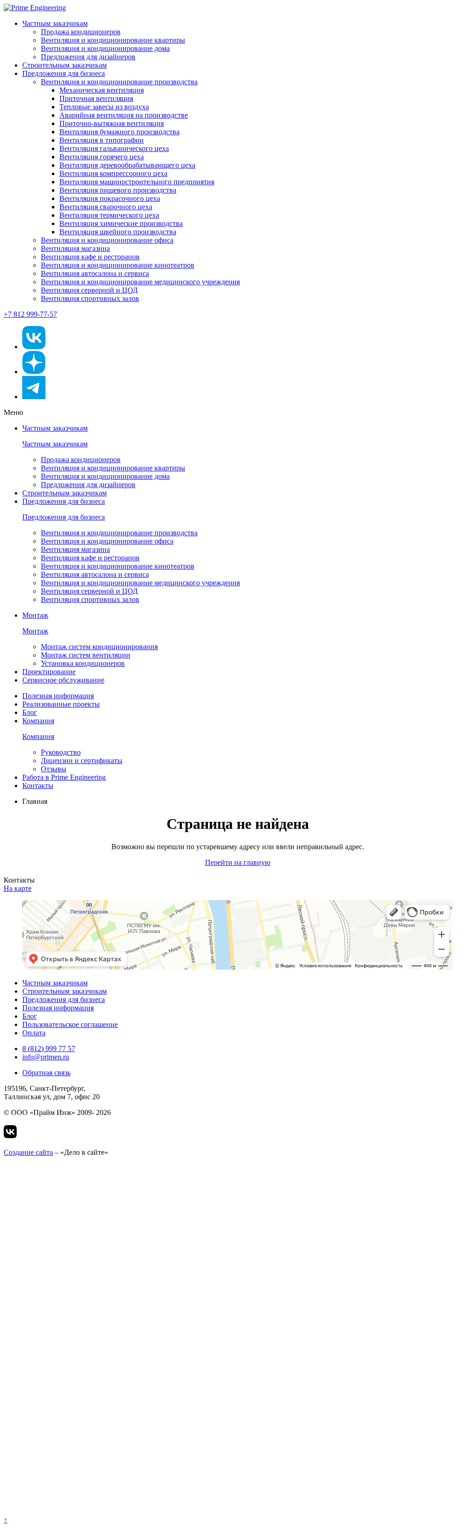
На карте (18, 888)
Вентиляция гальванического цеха (114, 148)
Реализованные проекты (61, 704)
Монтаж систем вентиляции (85, 655)
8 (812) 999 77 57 (48, 1048)
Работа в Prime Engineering (64, 777)
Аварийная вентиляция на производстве (123, 115)
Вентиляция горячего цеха (101, 157)
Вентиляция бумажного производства (119, 132)
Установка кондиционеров (83, 663)
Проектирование (49, 672)
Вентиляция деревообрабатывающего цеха (127, 165)
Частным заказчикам (55, 23)
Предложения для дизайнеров (88, 57)
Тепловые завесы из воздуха (104, 107)
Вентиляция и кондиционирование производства (119, 82)
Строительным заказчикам (64, 65)
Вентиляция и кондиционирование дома (105, 48)
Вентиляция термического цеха (109, 215)
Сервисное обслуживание (63, 680)
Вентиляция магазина (75, 248)
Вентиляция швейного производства (117, 232)
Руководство (61, 752)
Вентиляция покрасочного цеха (109, 198)
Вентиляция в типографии (101, 140)
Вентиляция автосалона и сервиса (95, 273)
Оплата (33, 1033)
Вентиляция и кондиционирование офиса (107, 240)
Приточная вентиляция (96, 98)
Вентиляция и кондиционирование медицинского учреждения (140, 282)
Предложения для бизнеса (63, 73)
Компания (38, 721)
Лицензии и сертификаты (81, 760)
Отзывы (53, 769)
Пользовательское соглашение (70, 1024)
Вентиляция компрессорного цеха (113, 173)
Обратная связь (46, 1073)
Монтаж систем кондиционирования (99, 647)
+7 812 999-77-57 (30, 314)
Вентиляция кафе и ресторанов (90, 257)
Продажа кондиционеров (81, 32)
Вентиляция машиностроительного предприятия (136, 182)
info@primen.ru (45, 1057)
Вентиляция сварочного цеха (105, 207)
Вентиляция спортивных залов (90, 298)
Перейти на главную (237, 862)
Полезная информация (58, 696)
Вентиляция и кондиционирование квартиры (113, 40)
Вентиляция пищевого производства (117, 190)
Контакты (37, 785)
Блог (29, 712)
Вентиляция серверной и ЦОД (89, 290)
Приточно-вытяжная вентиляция (111, 123)
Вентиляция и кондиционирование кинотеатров (117, 265)
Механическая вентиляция (101, 90)
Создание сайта (28, 1152)
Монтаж (35, 615)
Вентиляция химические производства (121, 223)
